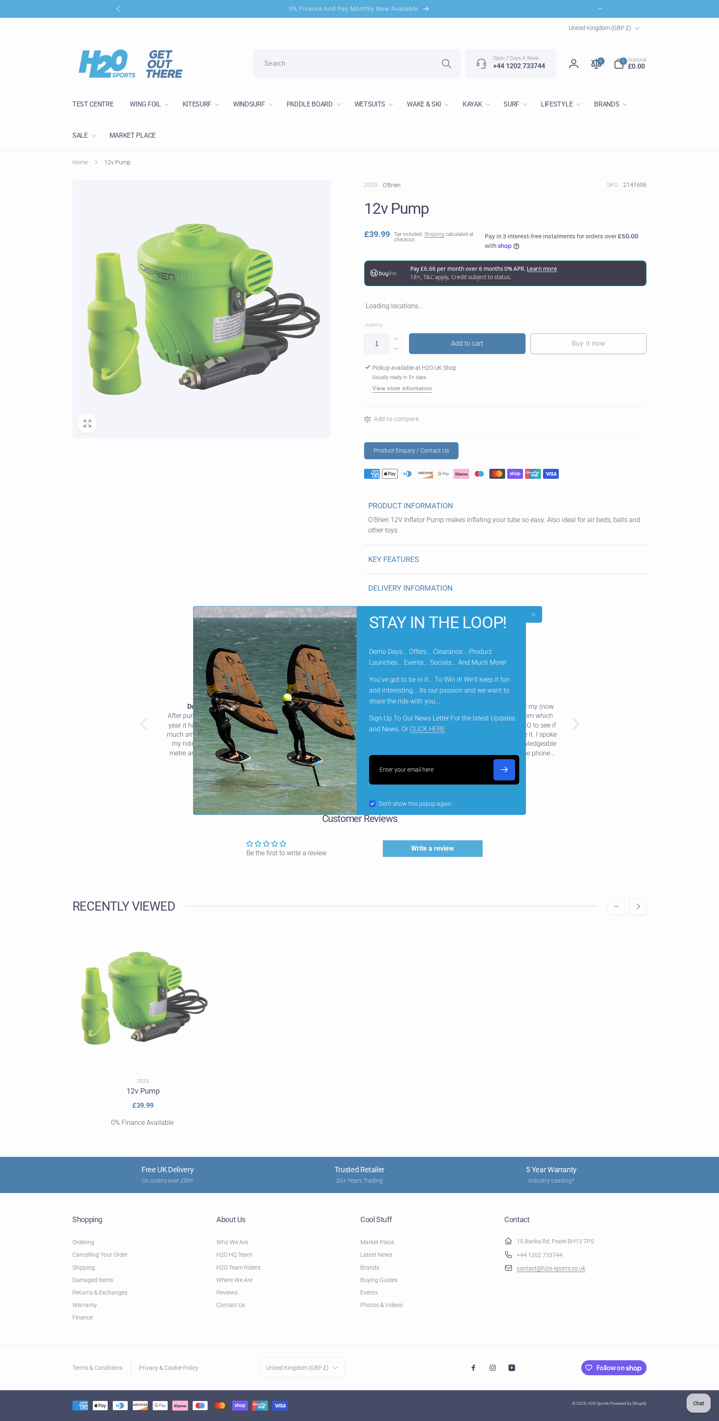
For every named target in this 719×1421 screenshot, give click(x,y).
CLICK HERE (427, 729)
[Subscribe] (504, 769)
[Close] (534, 614)
